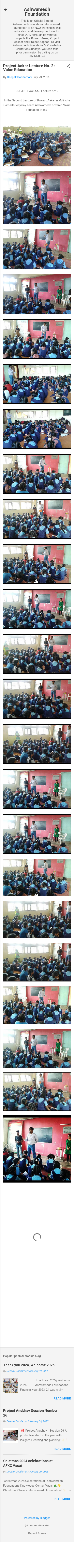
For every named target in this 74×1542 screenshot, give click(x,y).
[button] (68, 66)
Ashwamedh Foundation (37, 12)
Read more (62, 1398)
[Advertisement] (37, 1313)
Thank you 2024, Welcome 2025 (28, 1365)
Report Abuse (37, 1533)
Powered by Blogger (37, 1518)
